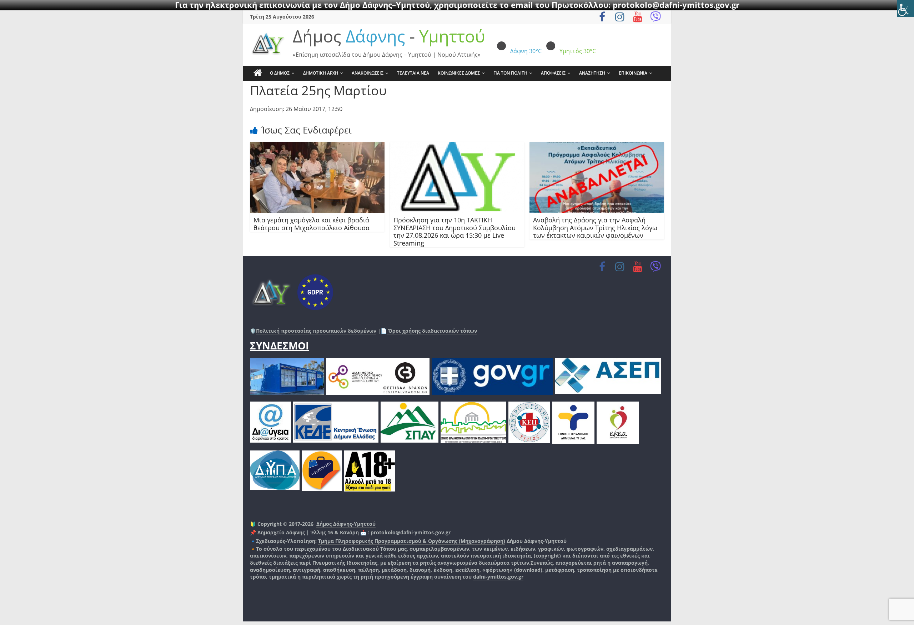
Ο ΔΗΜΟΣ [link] (280, 73)
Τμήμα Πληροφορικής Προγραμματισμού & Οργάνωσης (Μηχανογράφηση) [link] (411, 541)
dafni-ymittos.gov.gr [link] (498, 576)
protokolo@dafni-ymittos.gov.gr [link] (411, 532)
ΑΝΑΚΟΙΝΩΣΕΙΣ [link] (367, 73)
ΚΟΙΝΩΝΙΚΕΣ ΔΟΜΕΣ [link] (459, 73)
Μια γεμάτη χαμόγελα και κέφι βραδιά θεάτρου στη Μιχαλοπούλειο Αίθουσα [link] (311, 224)
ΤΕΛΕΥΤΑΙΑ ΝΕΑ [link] (413, 73)
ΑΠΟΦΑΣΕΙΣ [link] (553, 73)
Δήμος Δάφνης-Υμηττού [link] (346, 523)
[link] (905, 8)
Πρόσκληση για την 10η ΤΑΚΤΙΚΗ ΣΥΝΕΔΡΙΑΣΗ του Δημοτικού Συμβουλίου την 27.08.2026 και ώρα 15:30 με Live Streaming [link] (454, 231)
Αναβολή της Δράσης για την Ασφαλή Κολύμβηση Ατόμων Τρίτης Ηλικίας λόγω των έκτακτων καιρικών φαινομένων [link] (595, 228)
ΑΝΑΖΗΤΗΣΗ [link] (592, 73)
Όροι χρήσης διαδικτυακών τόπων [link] (432, 330)
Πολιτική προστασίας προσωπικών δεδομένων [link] (316, 330)
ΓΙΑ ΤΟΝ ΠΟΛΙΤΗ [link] (510, 73)
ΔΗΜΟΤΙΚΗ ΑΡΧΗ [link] (320, 73)
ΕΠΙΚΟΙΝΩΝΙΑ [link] (633, 73)
